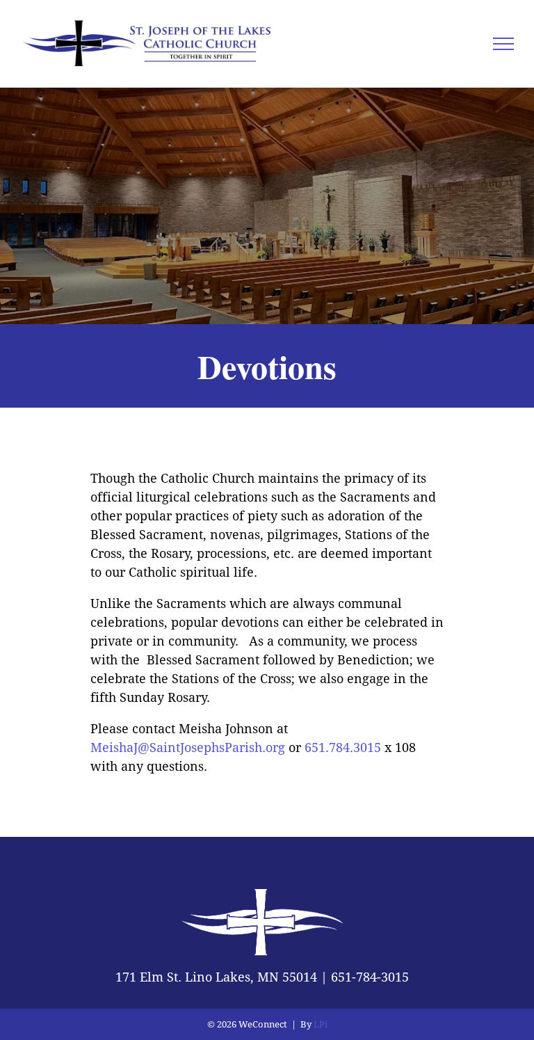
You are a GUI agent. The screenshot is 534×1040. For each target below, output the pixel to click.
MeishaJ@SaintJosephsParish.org (187, 747)
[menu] (503, 44)
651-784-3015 (370, 977)
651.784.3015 (343, 747)
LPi (320, 1024)
